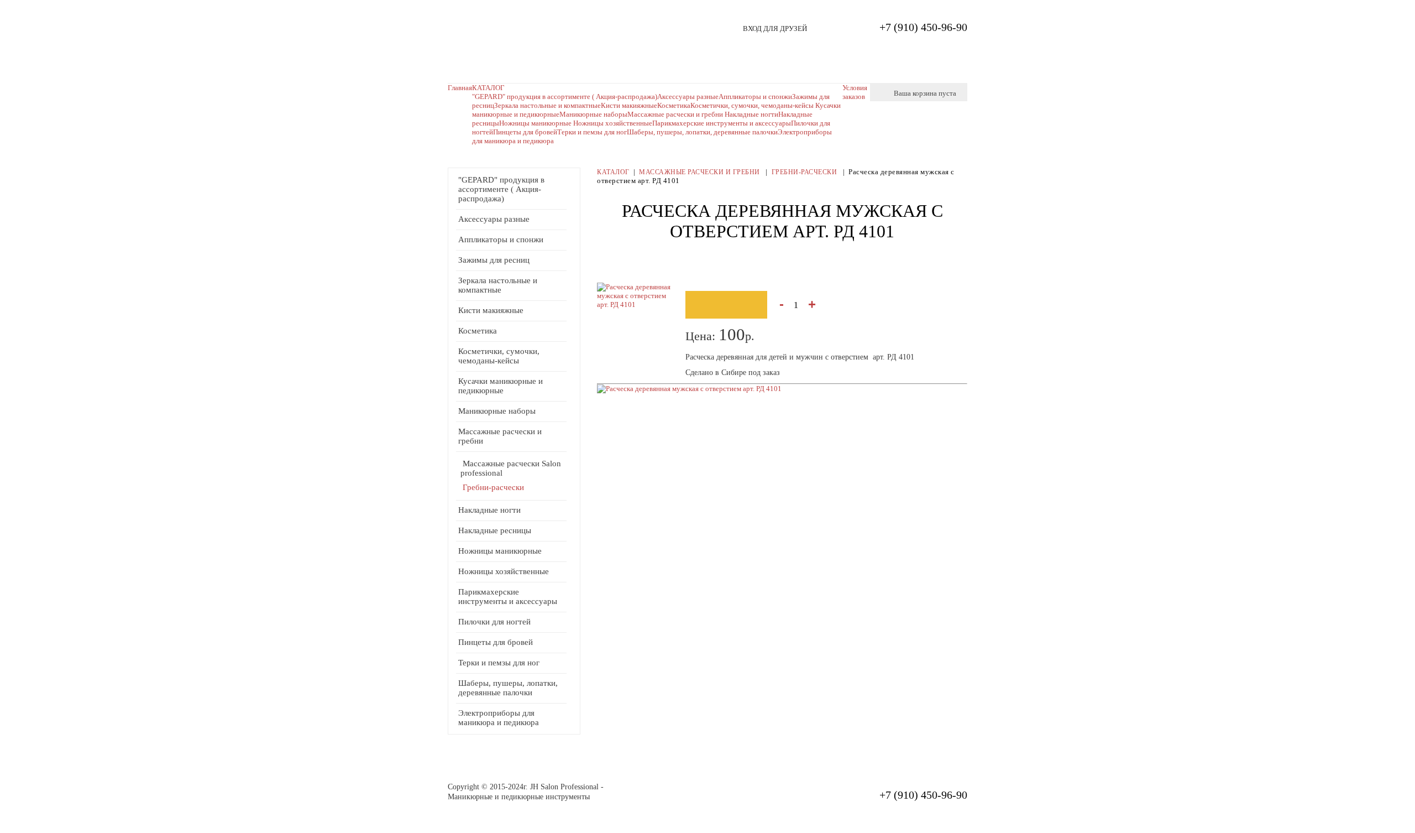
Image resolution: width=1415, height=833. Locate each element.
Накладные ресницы (494, 530)
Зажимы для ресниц (494, 260)
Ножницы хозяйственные (612, 123)
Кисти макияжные (629, 105)
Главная (460, 88)
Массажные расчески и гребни (676, 114)
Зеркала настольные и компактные (547, 105)
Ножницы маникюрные (536, 123)
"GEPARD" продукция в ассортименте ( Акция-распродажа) (564, 96)
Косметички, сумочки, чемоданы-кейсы (498, 356)
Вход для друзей (775, 28)
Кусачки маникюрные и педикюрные (500, 386)
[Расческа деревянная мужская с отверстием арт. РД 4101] (689, 388)
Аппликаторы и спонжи (500, 239)
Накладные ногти (751, 114)
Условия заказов (854, 92)
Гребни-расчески (493, 487)
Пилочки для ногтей (494, 621)
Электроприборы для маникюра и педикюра (498, 718)
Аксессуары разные (494, 219)
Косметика (477, 330)
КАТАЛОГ (488, 88)
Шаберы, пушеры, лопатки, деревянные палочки (702, 132)
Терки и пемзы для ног (592, 132)
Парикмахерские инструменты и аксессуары (721, 123)
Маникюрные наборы (593, 114)
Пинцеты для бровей (525, 132)
